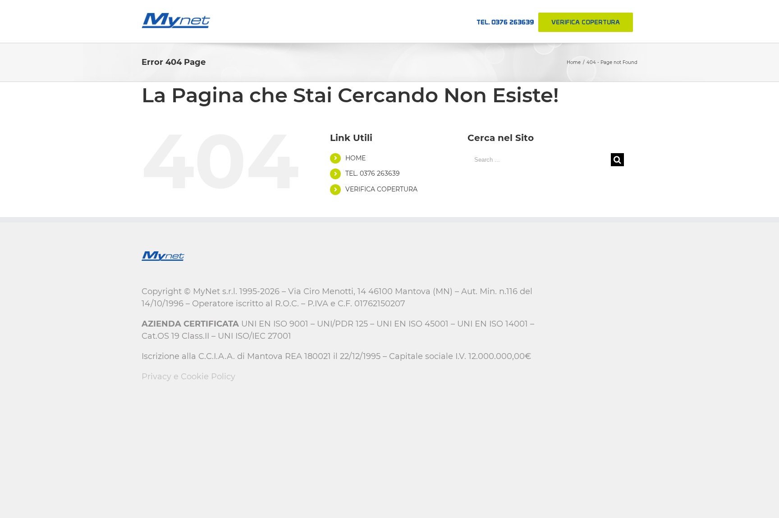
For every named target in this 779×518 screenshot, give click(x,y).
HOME (355, 158)
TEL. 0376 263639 (372, 173)
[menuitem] (505, 21)
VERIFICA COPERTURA (381, 189)
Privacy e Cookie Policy (188, 377)
